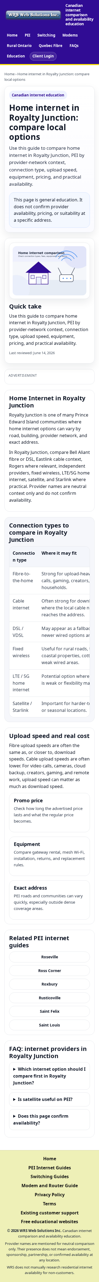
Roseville (49, 956)
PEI (27, 35)
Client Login (43, 56)
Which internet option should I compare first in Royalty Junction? (49, 1076)
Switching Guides (50, 1176)
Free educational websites (49, 1222)
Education (16, 56)
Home (12, 35)
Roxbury (49, 984)
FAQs (74, 45)
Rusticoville (50, 997)
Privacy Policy (50, 1195)
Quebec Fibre (50, 45)
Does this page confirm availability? (40, 1119)
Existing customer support (50, 1213)
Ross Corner (49, 970)
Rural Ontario (19, 45)
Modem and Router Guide (49, 1186)
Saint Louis (49, 1025)
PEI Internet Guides (49, 1168)
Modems (70, 35)
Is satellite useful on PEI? (45, 1099)
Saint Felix (49, 1011)
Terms (49, 1204)
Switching (46, 35)
